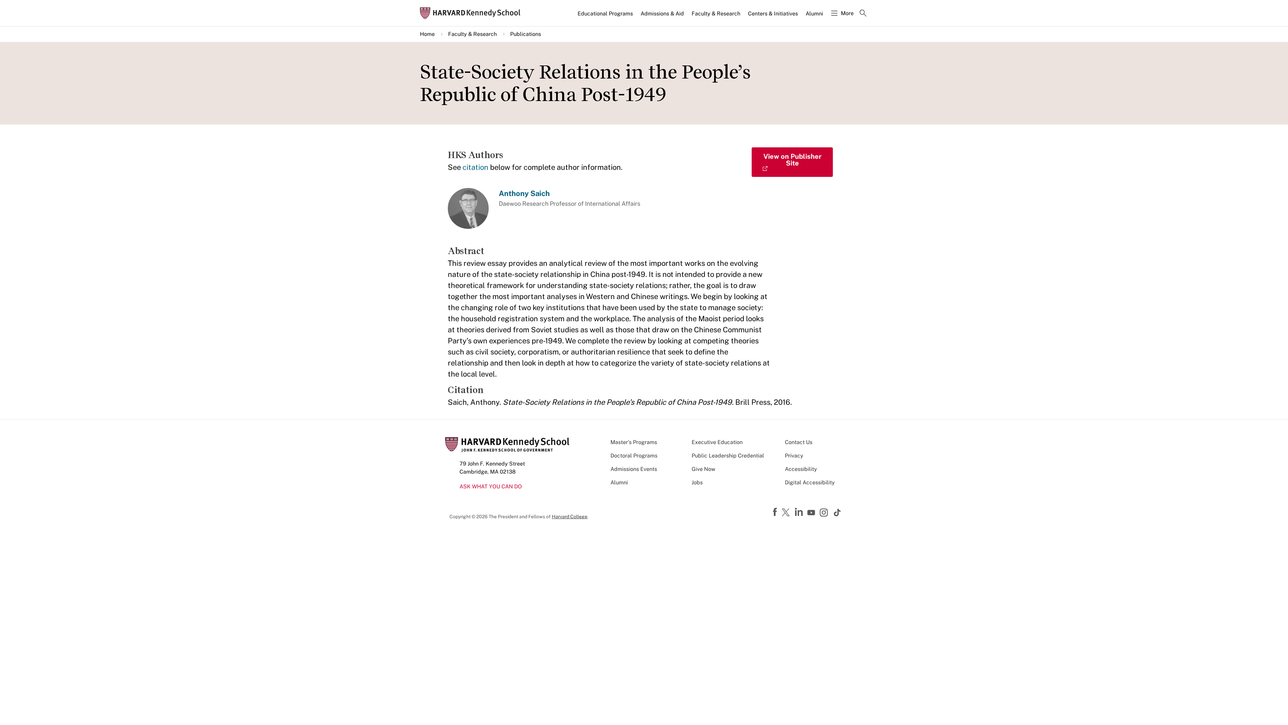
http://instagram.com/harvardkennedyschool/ (825, 513)
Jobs (697, 482)
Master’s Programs (633, 442)
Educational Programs (605, 13)
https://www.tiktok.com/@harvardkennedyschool (838, 512)
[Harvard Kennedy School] (472, 13)
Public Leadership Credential (728, 455)
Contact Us (798, 442)
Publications (525, 34)
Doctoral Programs (633, 455)
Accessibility (801, 469)
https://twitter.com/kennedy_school (787, 513)
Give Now (703, 469)
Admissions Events (633, 469)
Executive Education (717, 442)
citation (475, 167)
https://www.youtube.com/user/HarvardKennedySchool (812, 512)
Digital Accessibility (810, 482)
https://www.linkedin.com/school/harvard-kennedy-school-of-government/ (800, 512)
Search (863, 13)
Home (427, 34)
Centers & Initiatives (773, 13)
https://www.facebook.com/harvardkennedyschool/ (776, 512)
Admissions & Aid (662, 13)
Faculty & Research (716, 13)
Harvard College (569, 516)
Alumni (814, 13)
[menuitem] (605, 16)
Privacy (794, 455)
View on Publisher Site (792, 159)
